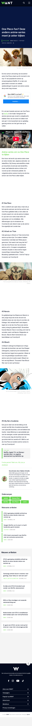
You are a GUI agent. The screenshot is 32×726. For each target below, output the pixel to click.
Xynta (28, 714)
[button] (26, 689)
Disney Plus (15, 498)
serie (24, 502)
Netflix (6, 114)
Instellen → (16, 101)
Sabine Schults (14, 40)
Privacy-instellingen (9, 708)
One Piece (15, 502)
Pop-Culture (6, 40)
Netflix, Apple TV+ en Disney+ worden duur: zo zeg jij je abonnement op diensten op (14, 454)
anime (6, 498)
